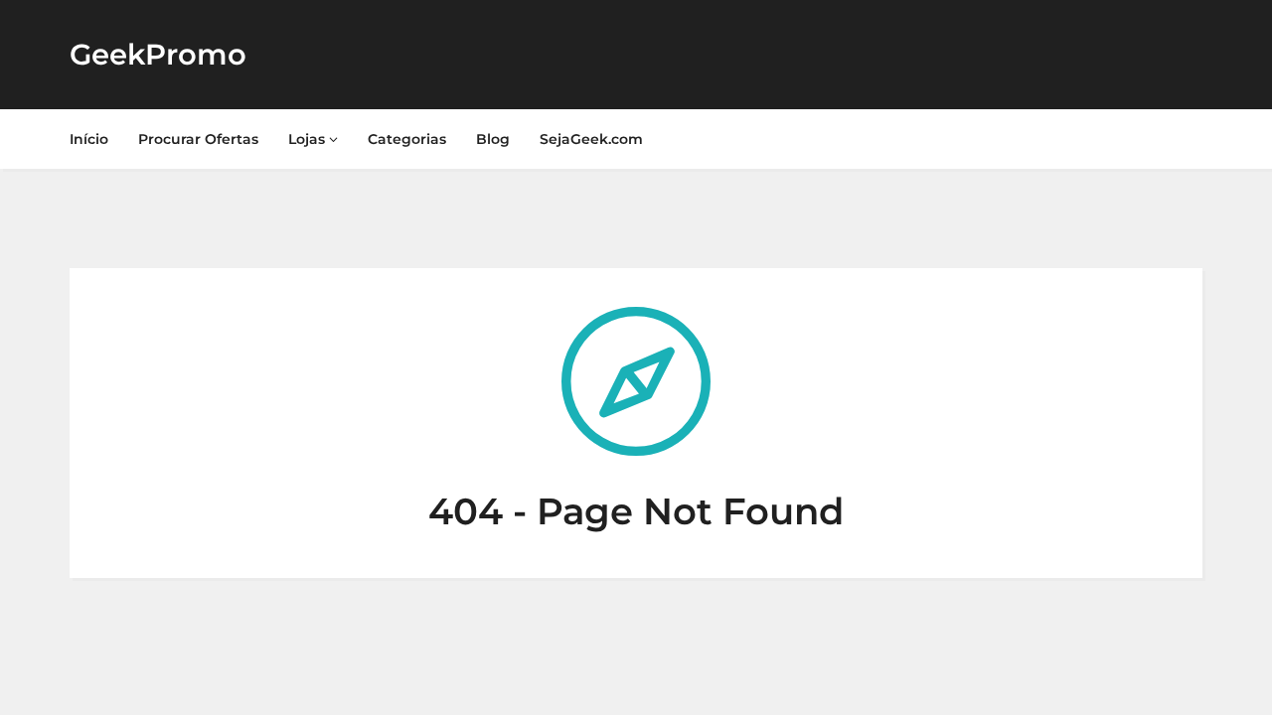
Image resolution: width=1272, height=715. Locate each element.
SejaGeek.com (591, 139)
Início (89, 139)
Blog (493, 139)
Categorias (407, 139)
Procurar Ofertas (198, 139)
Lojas (308, 139)
